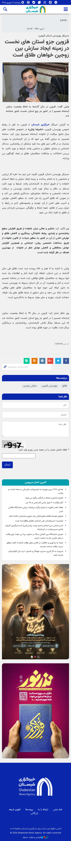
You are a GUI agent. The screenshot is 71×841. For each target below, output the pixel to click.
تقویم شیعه (15, 810)
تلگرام (56, 3)
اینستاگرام (45, 3)
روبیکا (23, 3)
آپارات (28, 3)
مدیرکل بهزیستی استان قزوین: (53, 36)
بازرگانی (34, 813)
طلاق (64, 386)
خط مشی (57, 810)
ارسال (7, 465)
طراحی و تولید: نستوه (32, 837)
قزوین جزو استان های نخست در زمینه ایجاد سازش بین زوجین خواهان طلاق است (37, 48)
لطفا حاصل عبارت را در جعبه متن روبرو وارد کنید (43, 450)
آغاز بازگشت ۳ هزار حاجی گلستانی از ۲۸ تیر (44, 502)
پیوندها (29, 810)
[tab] (35, 482)
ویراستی (39, 3)
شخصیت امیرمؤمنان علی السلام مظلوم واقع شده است (39, 521)
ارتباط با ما (43, 810)
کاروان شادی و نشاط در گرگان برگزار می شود (44, 498)
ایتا (50, 3)
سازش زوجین (30, 386)
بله (34, 3)
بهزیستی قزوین (49, 386)
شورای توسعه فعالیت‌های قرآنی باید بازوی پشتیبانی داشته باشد (36, 516)
